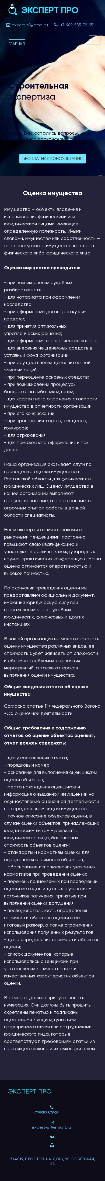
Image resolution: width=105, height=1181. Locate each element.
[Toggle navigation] (93, 39)
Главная (17, 43)
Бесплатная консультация (53, 158)
